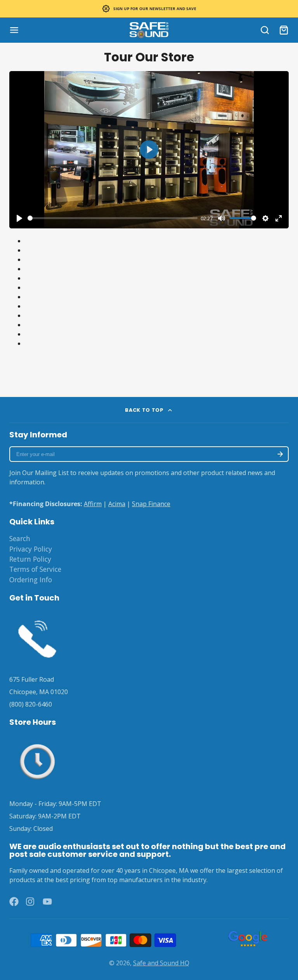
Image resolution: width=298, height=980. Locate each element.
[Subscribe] (280, 454)
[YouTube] (47, 901)
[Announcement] (149, 8)
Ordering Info (30, 579)
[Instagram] (30, 901)
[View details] (37, 637)
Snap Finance (151, 504)
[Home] (149, 30)
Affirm (93, 504)
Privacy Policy (30, 549)
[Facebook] (14, 901)
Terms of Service (35, 569)
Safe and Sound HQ (161, 963)
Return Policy (30, 559)
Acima (116, 504)
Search (19, 538)
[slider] (113, 218)
